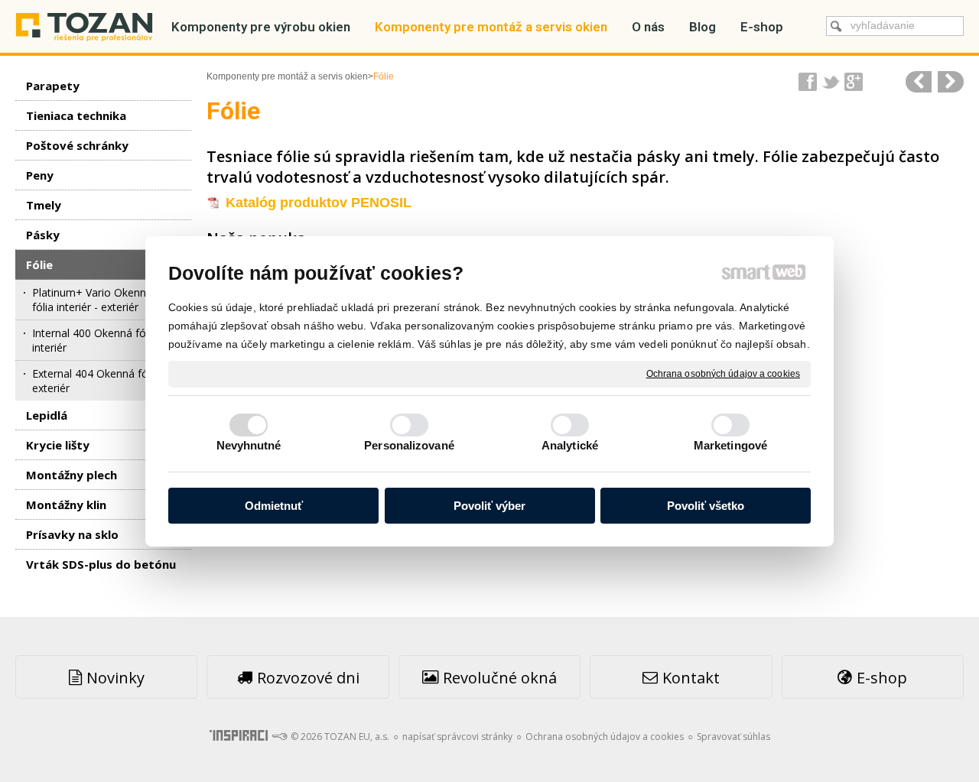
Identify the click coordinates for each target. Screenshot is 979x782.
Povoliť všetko (705, 505)
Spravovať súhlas (733, 736)
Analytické (570, 445)
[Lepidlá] (951, 81)
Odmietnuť (274, 505)
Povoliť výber (489, 505)
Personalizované (409, 445)
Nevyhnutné (248, 445)
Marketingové (730, 445)
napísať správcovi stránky (457, 736)
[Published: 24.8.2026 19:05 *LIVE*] (279, 736)
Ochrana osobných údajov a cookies (723, 373)
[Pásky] (919, 81)
